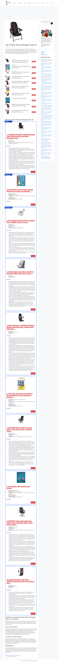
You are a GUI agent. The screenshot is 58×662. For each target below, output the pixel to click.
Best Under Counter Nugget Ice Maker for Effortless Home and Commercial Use (46, 93)
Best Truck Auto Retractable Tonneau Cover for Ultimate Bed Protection (46, 109)
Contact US (43, 53)
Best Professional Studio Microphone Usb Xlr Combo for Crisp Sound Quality (46, 139)
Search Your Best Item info (45, 21)
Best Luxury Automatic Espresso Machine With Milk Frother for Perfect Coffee (46, 146)
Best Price (33, 61)
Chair (7, 654)
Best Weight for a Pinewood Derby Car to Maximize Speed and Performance (47, 96)
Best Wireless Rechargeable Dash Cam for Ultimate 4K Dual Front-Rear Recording (46, 80)
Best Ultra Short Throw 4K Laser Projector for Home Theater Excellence (46, 153)
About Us (42, 52)
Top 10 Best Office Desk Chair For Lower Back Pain (13, 655)
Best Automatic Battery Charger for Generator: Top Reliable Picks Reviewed (46, 125)
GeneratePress (35, 660)
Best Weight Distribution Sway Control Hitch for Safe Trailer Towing (46, 89)
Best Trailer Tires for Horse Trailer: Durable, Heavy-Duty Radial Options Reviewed (47, 112)
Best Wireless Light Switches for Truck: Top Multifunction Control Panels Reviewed (46, 60)
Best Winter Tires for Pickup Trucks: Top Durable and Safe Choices (46, 67)
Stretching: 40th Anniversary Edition (19, 98)
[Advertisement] (29, 12)
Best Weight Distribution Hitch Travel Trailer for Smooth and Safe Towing (47, 83)
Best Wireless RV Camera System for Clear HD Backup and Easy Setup (46, 135)
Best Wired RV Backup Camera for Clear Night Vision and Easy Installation (47, 64)
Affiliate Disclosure (44, 54)
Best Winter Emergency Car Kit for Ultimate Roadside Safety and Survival (47, 71)
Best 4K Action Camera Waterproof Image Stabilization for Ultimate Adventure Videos (47, 143)
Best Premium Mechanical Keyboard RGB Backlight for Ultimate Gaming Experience (46, 157)
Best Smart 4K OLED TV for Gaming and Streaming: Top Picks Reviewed (46, 150)
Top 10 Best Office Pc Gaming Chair (11, 656)
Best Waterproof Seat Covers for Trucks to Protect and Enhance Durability (46, 100)
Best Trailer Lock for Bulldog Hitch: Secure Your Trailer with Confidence (47, 132)
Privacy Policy (43, 51)
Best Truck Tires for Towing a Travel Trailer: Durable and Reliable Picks (46, 128)
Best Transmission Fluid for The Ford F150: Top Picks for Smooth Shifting (46, 118)
